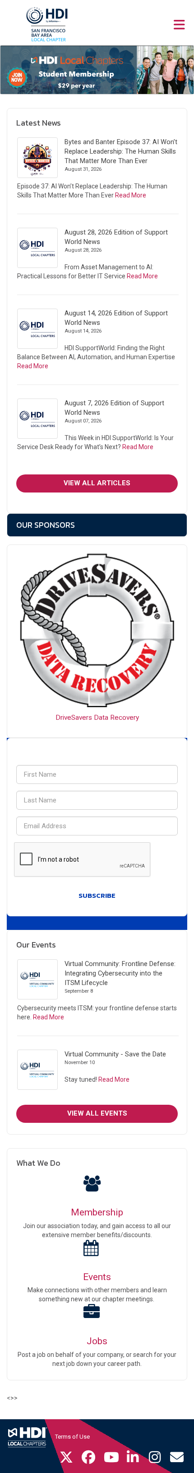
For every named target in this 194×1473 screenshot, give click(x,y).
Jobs (97, 1341)
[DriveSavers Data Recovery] (97, 630)
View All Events (97, 1113)
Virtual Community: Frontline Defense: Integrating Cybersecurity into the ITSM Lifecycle (120, 973)
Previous (9, 70)
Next (185, 70)
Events (97, 1276)
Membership (97, 1212)
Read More (130, 195)
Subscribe (97, 895)
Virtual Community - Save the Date (115, 1054)
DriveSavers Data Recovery (97, 717)
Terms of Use (72, 1436)
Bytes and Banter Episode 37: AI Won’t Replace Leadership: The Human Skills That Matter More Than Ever (121, 151)
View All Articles (97, 483)
